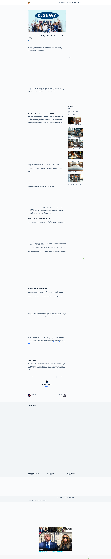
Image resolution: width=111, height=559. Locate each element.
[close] (55, 555)
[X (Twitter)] (42, 377)
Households (71, 2)
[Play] (61, 529)
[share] (70, 533)
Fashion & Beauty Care (64, 2)
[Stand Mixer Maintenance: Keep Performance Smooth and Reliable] (75, 132)
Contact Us (62, 497)
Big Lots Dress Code (51, 341)
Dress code (42, 40)
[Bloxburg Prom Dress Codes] (74, 439)
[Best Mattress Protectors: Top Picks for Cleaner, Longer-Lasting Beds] (75, 166)
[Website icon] (46, 386)
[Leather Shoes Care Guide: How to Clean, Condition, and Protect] (75, 155)
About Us (58, 497)
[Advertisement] (47, 81)
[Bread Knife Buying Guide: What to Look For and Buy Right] (75, 143)
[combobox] (75, 57)
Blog (80, 2)
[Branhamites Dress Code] (55, 439)
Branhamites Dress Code (51, 473)
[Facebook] (32, 377)
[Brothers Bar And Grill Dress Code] (36, 439)
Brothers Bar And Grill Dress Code (33, 473)
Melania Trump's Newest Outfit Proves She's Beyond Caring (52, 533)
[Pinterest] (51, 377)
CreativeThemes (43, 500)
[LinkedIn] (61, 377)
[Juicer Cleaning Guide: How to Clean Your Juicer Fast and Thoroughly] (74, 120)
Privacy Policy (71, 497)
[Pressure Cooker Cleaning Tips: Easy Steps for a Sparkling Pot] (75, 178)
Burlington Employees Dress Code (40, 341)
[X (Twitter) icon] (47, 386)
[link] (40, 533)
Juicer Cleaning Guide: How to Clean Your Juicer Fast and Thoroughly (74, 126)
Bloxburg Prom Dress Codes (70, 473)
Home (59, 2)
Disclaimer (66, 497)
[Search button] (82, 57)
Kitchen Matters (76, 2)
